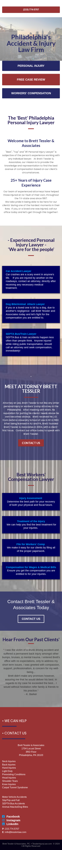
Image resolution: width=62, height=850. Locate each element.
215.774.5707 (12, 829)
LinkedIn (12, 824)
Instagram (13, 820)
